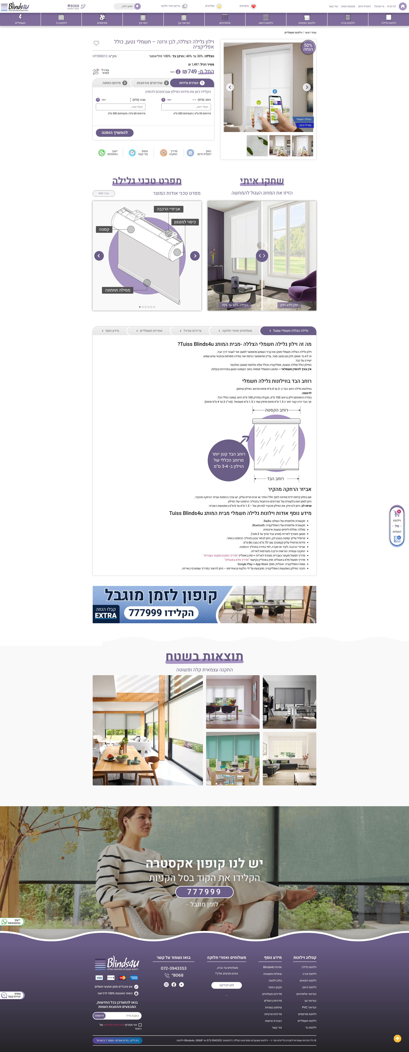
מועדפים (244, 6)
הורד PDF (104, 193)
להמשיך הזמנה (115, 133)
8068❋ (73, 6)
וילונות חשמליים (293, 33)
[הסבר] (178, 71)
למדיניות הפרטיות (114, 1025)
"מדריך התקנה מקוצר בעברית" (220, 555)
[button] (195, 256)
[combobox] (126, 6)
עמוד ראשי (310, 33)
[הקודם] (230, 87)
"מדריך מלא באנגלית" (236, 560)
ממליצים (209, 6)
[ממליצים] (219, 6)
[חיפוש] (137, 6)
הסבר (172, 71)
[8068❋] (83, 6)
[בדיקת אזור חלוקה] (185, 6)
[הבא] (307, 87)
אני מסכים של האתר (120, 1027)
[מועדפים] (253, 6)
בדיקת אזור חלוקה (170, 6)
